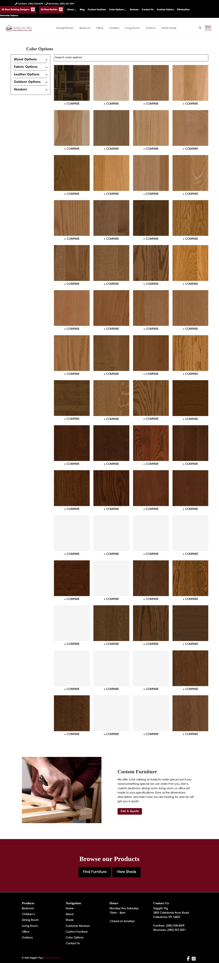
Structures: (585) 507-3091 (61, 4)
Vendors (20, 89)
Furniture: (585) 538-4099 (30, 4)
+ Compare (71, 104)
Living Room (132, 28)
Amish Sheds (168, 28)
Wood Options (25, 59)
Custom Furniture (97, 10)
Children (114, 28)
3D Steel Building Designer (15, 10)
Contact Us (148, 10)
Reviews (134, 10)
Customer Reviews (78, 926)
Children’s (28, 914)
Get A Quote (130, 811)
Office (99, 28)
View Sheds (126, 872)
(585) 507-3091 (176, 930)
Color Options (116, 10)
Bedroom (85, 28)
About (70, 10)
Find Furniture (95, 872)
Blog (82, 10)
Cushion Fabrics (165, 10)
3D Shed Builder (49, 10)
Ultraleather (183, 10)
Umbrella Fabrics (9, 16)
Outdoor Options (27, 82)
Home (70, 908)
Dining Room (30, 920)
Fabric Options (26, 67)
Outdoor (151, 28)
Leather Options (26, 74)
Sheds (69, 920)
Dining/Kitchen (65, 28)
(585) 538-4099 (175, 926)
